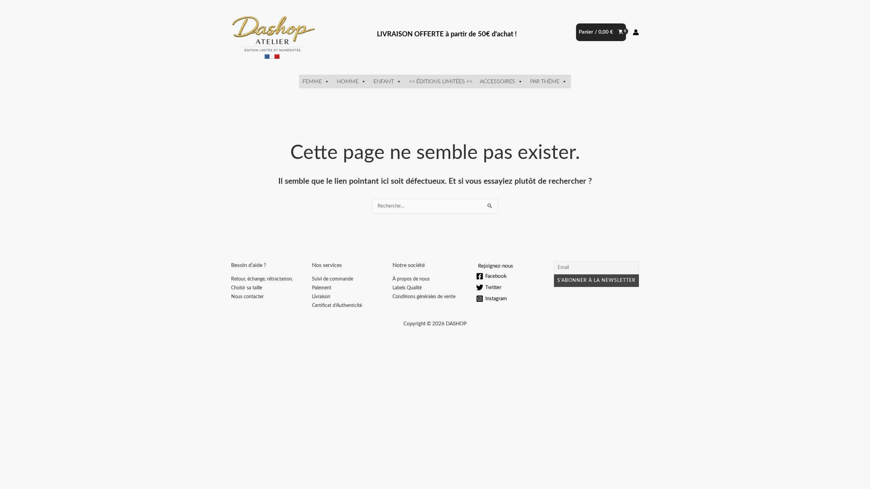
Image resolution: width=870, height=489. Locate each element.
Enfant (383, 81)
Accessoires (497, 81)
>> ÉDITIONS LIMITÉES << (440, 81)
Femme (312, 81)
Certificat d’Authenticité (337, 305)
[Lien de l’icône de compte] (636, 32)
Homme (348, 81)
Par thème (544, 81)
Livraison (321, 296)
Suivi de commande (332, 279)
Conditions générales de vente (424, 296)
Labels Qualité (407, 288)
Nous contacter (247, 296)
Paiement (321, 288)
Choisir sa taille (246, 288)
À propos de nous (411, 279)
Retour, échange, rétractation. (262, 279)
